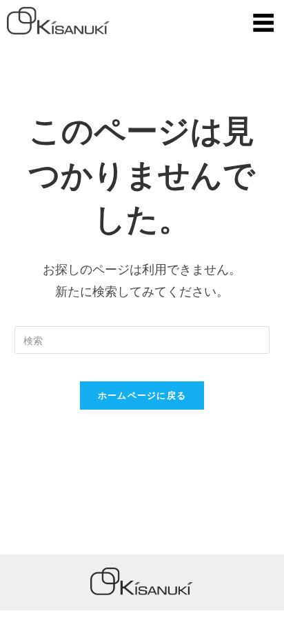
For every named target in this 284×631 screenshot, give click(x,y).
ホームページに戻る (142, 395)
